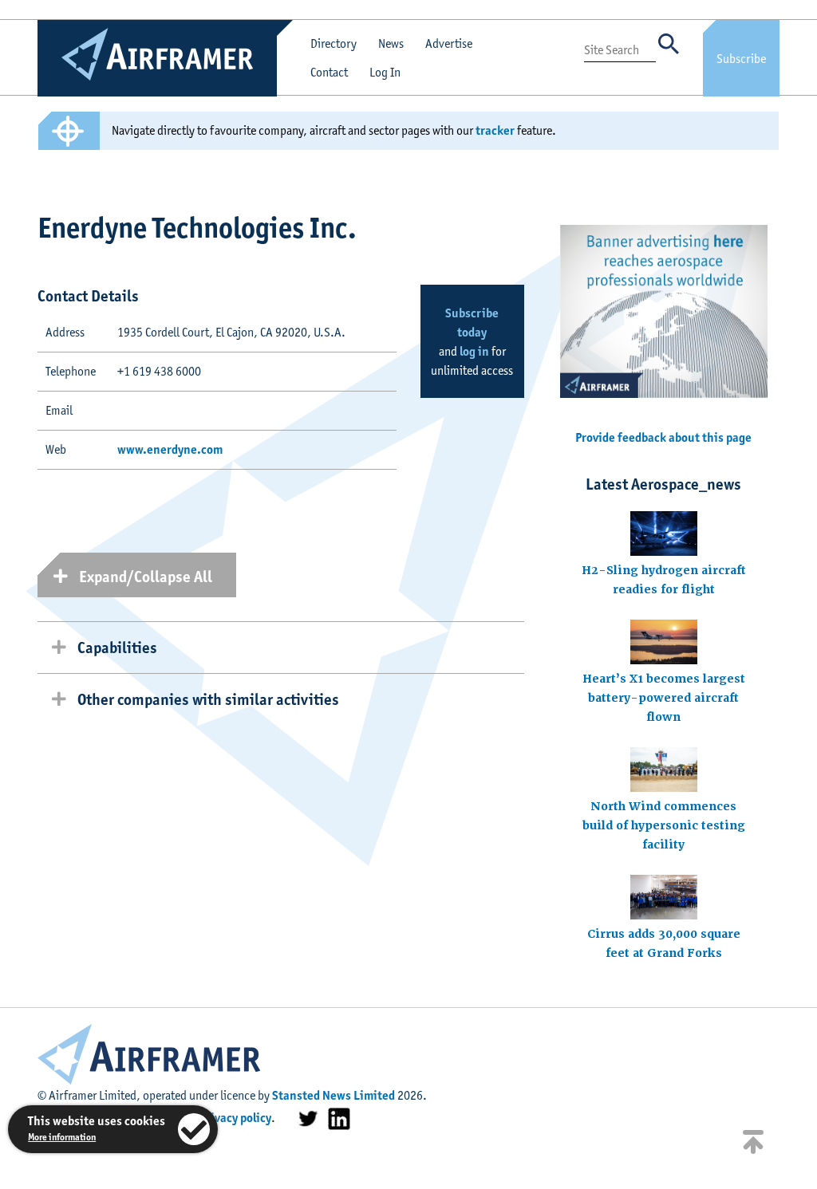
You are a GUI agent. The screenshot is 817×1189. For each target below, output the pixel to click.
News (391, 43)
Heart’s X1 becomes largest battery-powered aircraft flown (663, 697)
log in (474, 351)
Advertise (448, 43)
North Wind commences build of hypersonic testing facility (663, 825)
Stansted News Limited (333, 1095)
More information (62, 1137)
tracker (495, 130)
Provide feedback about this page (663, 437)
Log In (385, 72)
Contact (329, 72)
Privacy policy (235, 1117)
